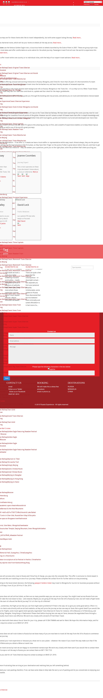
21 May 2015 (9, 269)
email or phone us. (43, 391)
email (10, 386)
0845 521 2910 (13, 394)
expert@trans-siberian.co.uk (19, 2)
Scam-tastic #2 (11, 267)
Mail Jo (35, 172)
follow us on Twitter (15, 389)
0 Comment (18, 269)
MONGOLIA (72, 389)
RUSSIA (71, 386)
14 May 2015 (29, 269)
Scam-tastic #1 (32, 267)
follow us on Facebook (16, 391)
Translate (96, 4)
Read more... (77, 38)
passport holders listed (43, 583)
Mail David (21, 221)
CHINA (70, 391)
